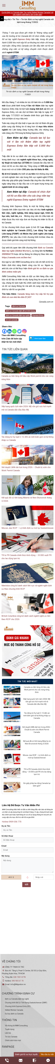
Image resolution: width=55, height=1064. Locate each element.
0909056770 (7, 254)
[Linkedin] (9, 331)
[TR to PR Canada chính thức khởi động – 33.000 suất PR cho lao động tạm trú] (27, 547)
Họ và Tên (6, 826)
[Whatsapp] (14, 331)
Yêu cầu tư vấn (47, 1054)
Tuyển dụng (9, 1029)
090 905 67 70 (18, 981)
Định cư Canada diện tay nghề (17, 999)
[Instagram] (24, 331)
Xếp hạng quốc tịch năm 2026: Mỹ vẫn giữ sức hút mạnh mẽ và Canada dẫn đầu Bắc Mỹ (36, 701)
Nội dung (5, 856)
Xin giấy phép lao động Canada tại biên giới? (36, 784)
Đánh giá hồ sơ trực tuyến (26, 1054)
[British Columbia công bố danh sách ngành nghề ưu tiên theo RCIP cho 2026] (27, 608)
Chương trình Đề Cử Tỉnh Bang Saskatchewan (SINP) (26, 1003)
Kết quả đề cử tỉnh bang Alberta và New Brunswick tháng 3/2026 (37, 742)
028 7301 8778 (19, 977)
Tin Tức (15, 19)
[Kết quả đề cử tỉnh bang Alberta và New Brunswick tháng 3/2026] (27, 489)
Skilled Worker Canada (14, 1010)
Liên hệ (8, 1033)
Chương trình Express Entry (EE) (18, 1006)
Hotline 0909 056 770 (11, 821)
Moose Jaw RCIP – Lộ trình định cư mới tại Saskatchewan (27, 528)
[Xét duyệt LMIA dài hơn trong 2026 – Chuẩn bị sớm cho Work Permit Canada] (27, 459)
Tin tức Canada (11, 1037)
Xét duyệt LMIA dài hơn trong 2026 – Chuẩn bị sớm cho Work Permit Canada (36, 729)
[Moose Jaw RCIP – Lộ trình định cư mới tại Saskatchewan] (27, 520)
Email (4, 846)
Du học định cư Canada (14, 1014)
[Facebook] (4, 331)
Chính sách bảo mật (13, 1040)
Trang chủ (5, 19)
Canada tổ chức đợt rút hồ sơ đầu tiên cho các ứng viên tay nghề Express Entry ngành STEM (28, 195)
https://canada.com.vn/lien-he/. (17, 257)
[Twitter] (19, 331)
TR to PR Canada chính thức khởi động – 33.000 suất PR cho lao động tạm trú (36, 771)
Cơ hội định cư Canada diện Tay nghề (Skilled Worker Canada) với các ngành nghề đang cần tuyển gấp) (27, 13)
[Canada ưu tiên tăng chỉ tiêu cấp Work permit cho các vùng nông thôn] (27, 368)
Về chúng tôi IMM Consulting (16, 1026)
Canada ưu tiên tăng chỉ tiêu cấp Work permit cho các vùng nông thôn (37, 689)
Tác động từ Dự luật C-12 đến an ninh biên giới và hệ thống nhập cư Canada (36, 715)
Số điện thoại (7, 836)
